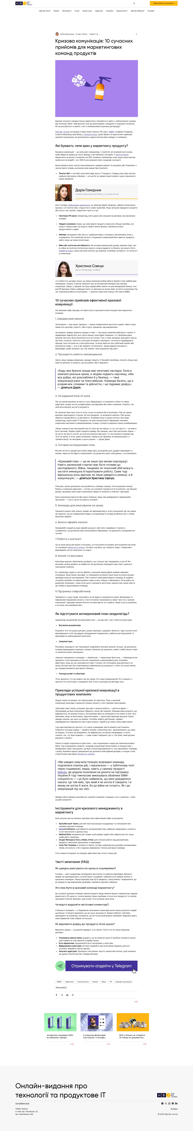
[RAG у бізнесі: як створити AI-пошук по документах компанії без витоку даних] (133, 1022)
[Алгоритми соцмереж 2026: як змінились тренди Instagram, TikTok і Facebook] (60, 1022)
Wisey (104, 982)
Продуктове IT (61, 987)
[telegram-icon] (162, 1103)
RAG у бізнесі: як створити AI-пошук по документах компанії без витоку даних (132, 1036)
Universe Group (83, 982)
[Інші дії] (136, 34)
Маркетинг (69, 982)
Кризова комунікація (124, 982)
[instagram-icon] (169, 1103)
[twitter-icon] (166, 1103)
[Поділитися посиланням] (73, 995)
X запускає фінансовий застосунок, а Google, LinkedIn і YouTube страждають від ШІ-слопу (96, 1036)
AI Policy (174, 1109)
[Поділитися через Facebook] (56, 995)
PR (111, 982)
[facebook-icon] (172, 1103)
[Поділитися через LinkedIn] (67, 995)
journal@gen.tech (22, 1103)
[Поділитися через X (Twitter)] (62, 995)
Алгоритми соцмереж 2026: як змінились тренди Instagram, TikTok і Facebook (60, 1036)
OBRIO (59, 982)
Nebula (95, 982)
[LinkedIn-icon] (176, 1103)
